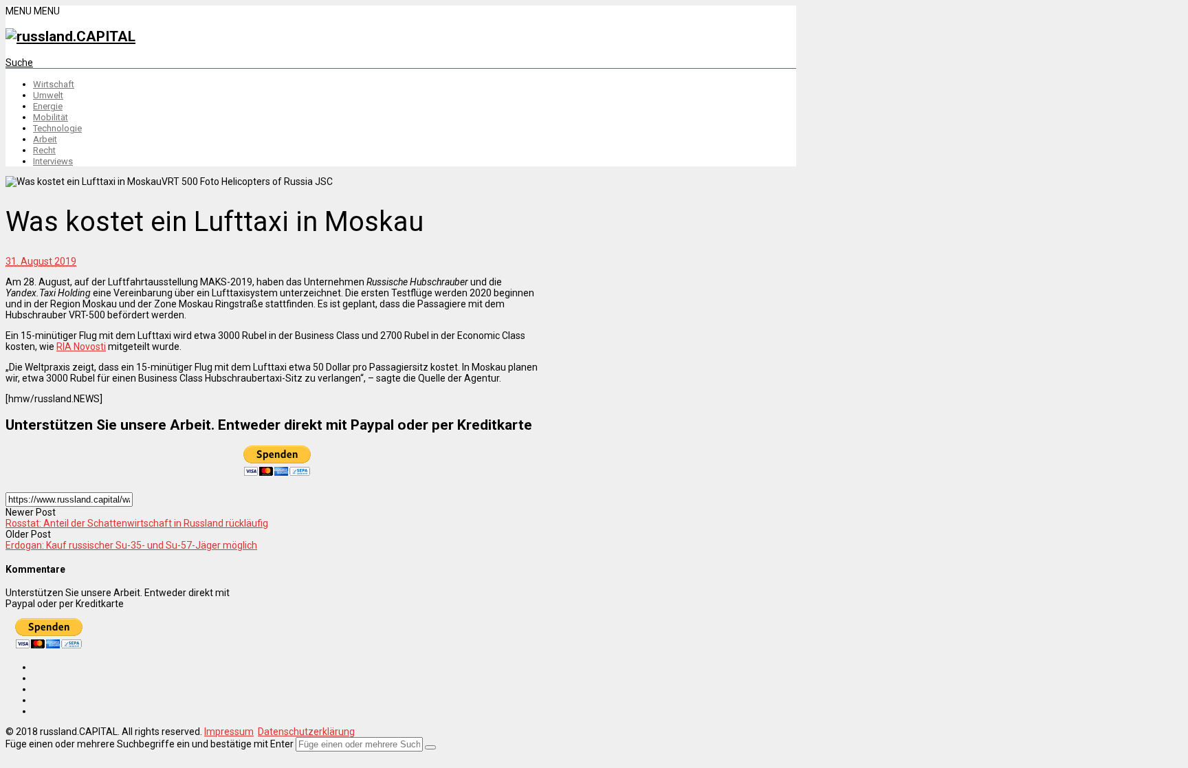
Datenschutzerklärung (306, 731)
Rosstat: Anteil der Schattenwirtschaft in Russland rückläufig (137, 523)
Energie (48, 106)
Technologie (57, 128)
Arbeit (45, 139)
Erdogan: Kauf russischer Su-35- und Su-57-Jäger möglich (131, 545)
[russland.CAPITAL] (70, 36)
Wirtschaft (53, 84)
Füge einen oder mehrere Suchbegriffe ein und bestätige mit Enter (150, 743)
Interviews (53, 161)
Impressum (229, 731)
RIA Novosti (81, 346)
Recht (44, 150)
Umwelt (48, 95)
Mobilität (50, 117)
